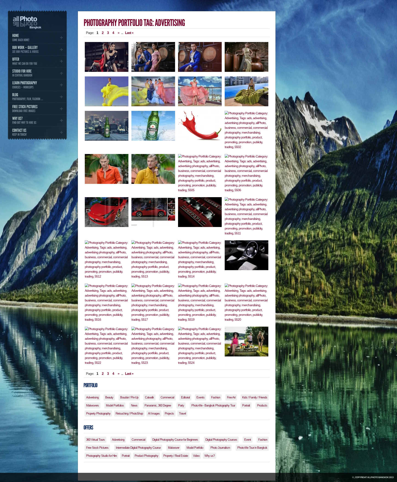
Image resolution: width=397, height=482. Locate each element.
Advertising (92, 397)
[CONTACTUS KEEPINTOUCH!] (37, 132)
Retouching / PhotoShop (129, 413)
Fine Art (231, 397)
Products (262, 405)
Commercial (167, 397)
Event (247, 439)
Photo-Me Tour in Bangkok (252, 447)
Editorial (185, 397)
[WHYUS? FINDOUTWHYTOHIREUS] (37, 120)
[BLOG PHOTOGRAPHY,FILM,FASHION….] (37, 97)
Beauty (109, 397)
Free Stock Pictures (97, 447)
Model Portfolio (195, 447)
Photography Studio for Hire (101, 455)
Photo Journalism (220, 447)
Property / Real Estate (175, 455)
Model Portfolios (115, 405)
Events (200, 397)
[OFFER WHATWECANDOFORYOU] (37, 61)
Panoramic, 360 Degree (158, 405)
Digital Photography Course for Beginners (175, 439)
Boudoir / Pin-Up (129, 397)
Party (181, 405)
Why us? (209, 455)
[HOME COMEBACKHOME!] (37, 38)
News (134, 405)
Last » (129, 33)
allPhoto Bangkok (377, 477)
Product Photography (146, 455)
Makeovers (92, 405)
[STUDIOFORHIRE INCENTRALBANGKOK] (37, 73)
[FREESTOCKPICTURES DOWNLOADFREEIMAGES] (37, 108)
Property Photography (98, 413)
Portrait (246, 405)
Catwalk (149, 397)
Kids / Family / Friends (254, 397)
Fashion (215, 397)
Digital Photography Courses (221, 439)
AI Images (154, 413)
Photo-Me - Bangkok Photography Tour (213, 405)
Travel (182, 413)
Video (196, 455)
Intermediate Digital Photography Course (138, 447)
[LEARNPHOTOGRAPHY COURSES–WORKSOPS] (37, 85)
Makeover (173, 447)
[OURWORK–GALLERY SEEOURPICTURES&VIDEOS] (37, 49)
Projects (169, 413)
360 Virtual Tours (95, 439)
